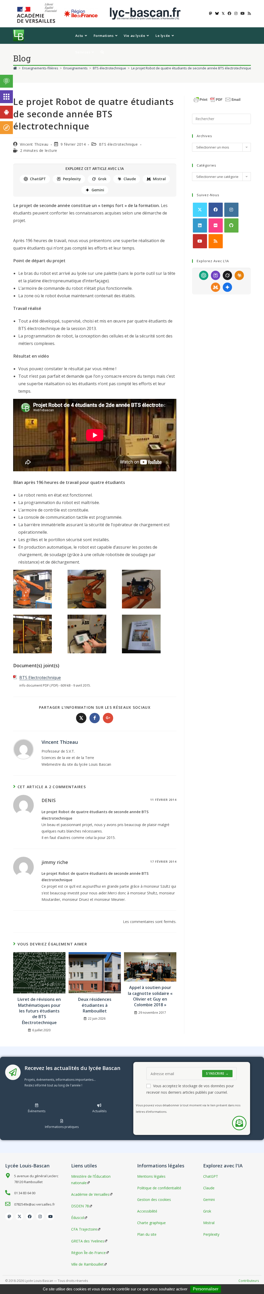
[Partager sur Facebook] (94, 718)
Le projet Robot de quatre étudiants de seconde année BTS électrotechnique (191, 68)
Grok (102, 178)
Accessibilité (147, 1211)
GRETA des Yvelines (87, 1241)
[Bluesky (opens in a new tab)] (217, 13)
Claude (129, 178)
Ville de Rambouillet (87, 1264)
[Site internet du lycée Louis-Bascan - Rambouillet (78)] (145, 13)
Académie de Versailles (90, 1194)
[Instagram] (231, 210)
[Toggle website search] (102, 52)
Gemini (98, 189)
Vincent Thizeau (34, 144)
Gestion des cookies (154, 1199)
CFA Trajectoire (84, 1229)
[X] (200, 210)
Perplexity (72, 178)
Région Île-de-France (88, 1252)
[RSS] (216, 241)
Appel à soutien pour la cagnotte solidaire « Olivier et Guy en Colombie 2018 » (150, 996)
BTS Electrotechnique (40, 677)
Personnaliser (205, 1289)
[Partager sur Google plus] (108, 718)
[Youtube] (200, 241)
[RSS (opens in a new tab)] (248, 13)
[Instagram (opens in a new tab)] (236, 13)
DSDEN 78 (80, 1206)
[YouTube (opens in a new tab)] (242, 13)
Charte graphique (151, 1222)
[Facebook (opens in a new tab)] (229, 13)
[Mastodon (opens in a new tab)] (211, 13)
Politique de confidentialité (159, 1187)
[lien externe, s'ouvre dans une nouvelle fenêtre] (38, 13)
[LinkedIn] (200, 225)
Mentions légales (151, 1176)
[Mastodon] (9, 1216)
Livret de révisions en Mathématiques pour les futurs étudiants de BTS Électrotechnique (39, 1010)
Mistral (159, 178)
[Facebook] (216, 210)
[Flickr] (216, 225)
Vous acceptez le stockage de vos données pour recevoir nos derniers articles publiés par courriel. (190, 1089)
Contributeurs (248, 1281)
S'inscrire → (217, 1073)
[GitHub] (231, 225)
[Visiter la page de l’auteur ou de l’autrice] (23, 748)
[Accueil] (15, 68)
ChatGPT (38, 178)
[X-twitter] (19, 1216)
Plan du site (146, 1234)
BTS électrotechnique (118, 144)
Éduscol (77, 1217)
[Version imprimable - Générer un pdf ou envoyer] (217, 99)
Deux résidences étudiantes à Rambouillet (94, 1005)
